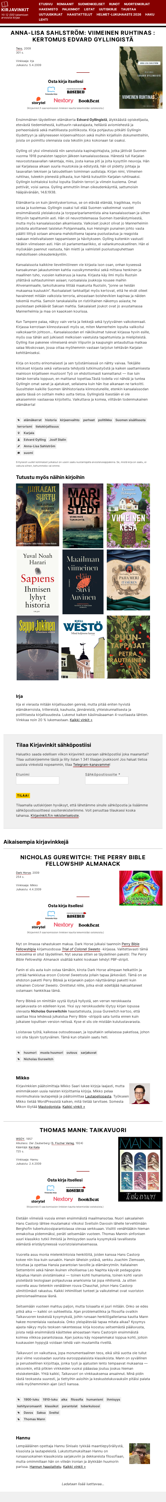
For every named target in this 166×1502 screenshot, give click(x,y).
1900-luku (31, 1399)
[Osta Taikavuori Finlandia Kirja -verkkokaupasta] (52, 1192)
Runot (114, 4)
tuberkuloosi (90, 1406)
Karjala (29, 433)
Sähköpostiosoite (102, 774)
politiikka (105, 420)
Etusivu (46, 4)
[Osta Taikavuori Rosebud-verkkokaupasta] (77, 1192)
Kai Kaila (34, 1147)
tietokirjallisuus (47, 426)
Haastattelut (80, 14)
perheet (89, 420)
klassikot (51, 1406)
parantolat (69, 1406)
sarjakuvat (88, 1052)
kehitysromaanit (29, 1406)
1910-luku (50, 1399)
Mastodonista (49, 1106)
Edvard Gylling (35, 439)
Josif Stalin (57, 439)
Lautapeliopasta (98, 1096)
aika (64, 1399)
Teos (19, 48)
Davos (28, 1412)
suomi (28, 453)
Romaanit (65, 4)
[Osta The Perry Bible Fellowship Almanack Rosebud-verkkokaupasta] (78, 918)
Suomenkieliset (91, 4)
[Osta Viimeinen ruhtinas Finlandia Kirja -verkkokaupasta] (53, 94)
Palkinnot (71, 9)
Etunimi (23, 774)
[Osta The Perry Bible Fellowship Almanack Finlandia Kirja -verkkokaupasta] (53, 918)
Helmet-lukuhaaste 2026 (119, 14)
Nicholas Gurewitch (38, 1059)
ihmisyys (113, 1399)
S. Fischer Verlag (63, 1143)
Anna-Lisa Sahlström (39, 446)
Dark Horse (23, 872)
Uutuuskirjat (51, 14)
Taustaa (128, 9)
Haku (149, 14)
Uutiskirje (108, 9)
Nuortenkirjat (137, 4)
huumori (30, 1052)
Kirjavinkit (15, 9)
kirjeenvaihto (70, 420)
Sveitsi (54, 1412)
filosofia (77, 1399)
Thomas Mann (34, 1419)
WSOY (20, 1138)
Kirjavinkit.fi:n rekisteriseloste (55, 815)
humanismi (94, 1399)
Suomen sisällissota (130, 420)
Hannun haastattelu (45, 1466)
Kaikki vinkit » (81, 720)
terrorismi (24, 426)
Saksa (41, 1412)
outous (72, 1052)
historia (51, 420)
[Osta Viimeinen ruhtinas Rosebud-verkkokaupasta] (78, 94)
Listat (89, 9)
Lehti (43, 19)
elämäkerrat (33, 420)
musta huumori (51, 1052)
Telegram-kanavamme (91, 764)
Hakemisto (48, 9)
